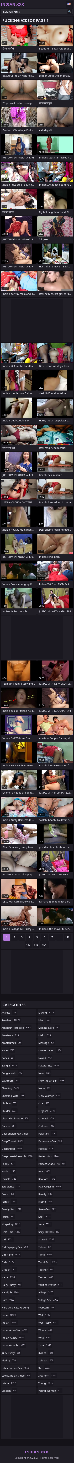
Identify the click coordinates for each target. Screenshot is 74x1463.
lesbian (9, 1390)
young (45, 1383)
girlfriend (11, 1254)
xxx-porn (47, 1375)
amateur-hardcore (16, 1027)
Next (44, 944)
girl (7, 1239)
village (45, 1292)
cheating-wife (13, 1095)
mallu (44, 1035)
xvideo (45, 1353)
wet (44, 1315)
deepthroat (12, 1148)
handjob (10, 1292)
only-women (49, 1095)
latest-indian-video (16, 1375)
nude (44, 1088)
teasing (45, 1277)
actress (9, 1012)
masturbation (49, 1050)
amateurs (10, 1035)
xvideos (45, 1360)
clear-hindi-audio (15, 1118)
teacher (45, 1269)
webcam (46, 1307)
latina (9, 1383)
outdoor (46, 1126)
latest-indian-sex (15, 1368)
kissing (9, 1360)
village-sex (48, 1300)
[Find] (69, 11)
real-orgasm (49, 1186)
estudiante (11, 1186)
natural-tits (48, 1065)
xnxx (44, 1345)
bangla (9, 1065)
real (44, 1171)
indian (9, 1322)
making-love (49, 1027)
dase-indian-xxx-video (15, 1134)
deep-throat (12, 1141)
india (9, 1315)
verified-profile (50, 1284)
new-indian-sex (51, 1080)
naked (45, 1058)
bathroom (10, 1080)
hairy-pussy (11, 1284)
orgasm (46, 1111)
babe (8, 1050)
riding (45, 1201)
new (44, 1073)
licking (46, 1012)
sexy (44, 1224)
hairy (8, 1277)
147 (28, 944)
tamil (45, 1254)
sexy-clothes (48, 1232)
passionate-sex (50, 1141)
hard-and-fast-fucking (15, 1308)
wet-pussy (48, 1322)
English (69, 4)
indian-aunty (13, 1337)
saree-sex (47, 1209)
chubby (9, 1103)
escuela (9, 1179)
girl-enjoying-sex (15, 1247)
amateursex (12, 1042)
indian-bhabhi (13, 1345)
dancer (9, 1126)
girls (8, 1262)
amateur (11, 1020)
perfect (46, 1148)
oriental (46, 1118)
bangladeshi (12, 1073)
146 (67, 937)
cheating (10, 1088)
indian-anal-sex (14, 1330)
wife (44, 1337)
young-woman (50, 1390)
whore (45, 1330)
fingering (11, 1224)
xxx (44, 1368)
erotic (8, 1171)
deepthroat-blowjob (17, 1156)
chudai (9, 1111)
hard (8, 1300)
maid (44, 1020)
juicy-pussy (11, 1353)
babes (8, 1058)
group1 (9, 1269)
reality (45, 1194)
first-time (11, 1232)
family (9, 1201)
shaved (46, 1239)
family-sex (11, 1209)
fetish (8, 1216)
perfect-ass (48, 1156)
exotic (8, 1194)
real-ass (46, 1179)
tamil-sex (47, 1262)
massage (46, 1042)
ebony (8, 1163)
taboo (44, 1247)
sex (44, 1216)
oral (43, 1103)
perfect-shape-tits (51, 1163)
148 (36, 944)
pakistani (47, 1133)
